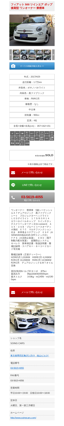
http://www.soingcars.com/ (23, 417)
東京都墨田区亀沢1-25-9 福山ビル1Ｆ (29, 355)
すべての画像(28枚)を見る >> (32, 66)
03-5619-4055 (17, 368)
